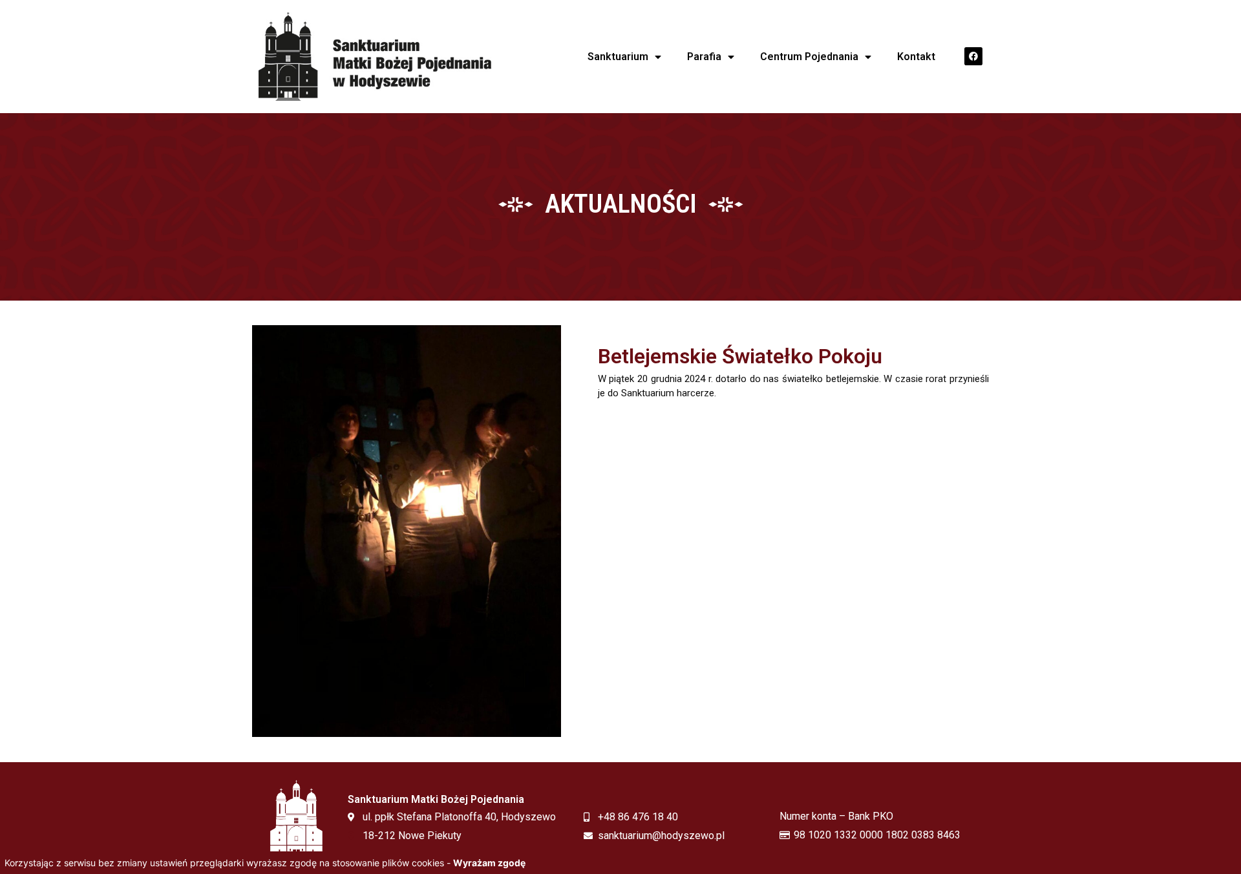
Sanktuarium (618, 56)
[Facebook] (973, 56)
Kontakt (916, 56)
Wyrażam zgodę (489, 862)
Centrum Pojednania (809, 56)
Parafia (704, 56)
